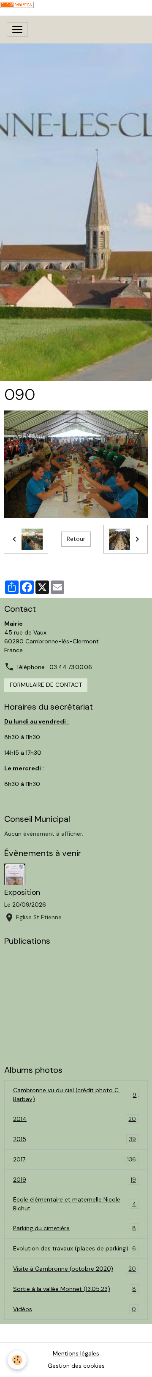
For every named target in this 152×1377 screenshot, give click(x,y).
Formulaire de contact (46, 684)
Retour (76, 539)
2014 (74, 1119)
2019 (74, 1180)
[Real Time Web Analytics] (17, 4)
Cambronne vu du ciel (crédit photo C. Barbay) (74, 1094)
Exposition (22, 892)
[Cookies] (17, 1359)
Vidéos (74, 1309)
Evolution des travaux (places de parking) (74, 1249)
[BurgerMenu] (17, 29)
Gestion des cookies (76, 1365)
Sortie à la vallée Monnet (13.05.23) (74, 1289)
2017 (74, 1160)
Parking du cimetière (74, 1228)
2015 (74, 1139)
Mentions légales (76, 1353)
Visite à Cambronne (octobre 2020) (74, 1269)
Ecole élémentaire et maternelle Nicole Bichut (74, 1204)
